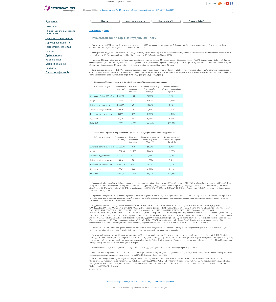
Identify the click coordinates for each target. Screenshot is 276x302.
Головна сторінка (95, 31)
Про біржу (50, 68)
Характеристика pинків (57, 42)
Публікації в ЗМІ (165, 21)
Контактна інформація (57, 72)
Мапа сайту (146, 281)
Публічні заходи (53, 55)
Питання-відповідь (113, 281)
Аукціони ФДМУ (196, 21)
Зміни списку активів (135, 21)
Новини (49, 51)
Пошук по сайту (131, 281)
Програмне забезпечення (59, 38)
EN (214, 3)
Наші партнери (53, 59)
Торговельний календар (58, 47)
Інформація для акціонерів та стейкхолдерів (61, 32)
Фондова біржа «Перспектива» (60, 8)
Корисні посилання (55, 64)
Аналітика (51, 26)
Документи (51, 21)
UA (209, 3)
